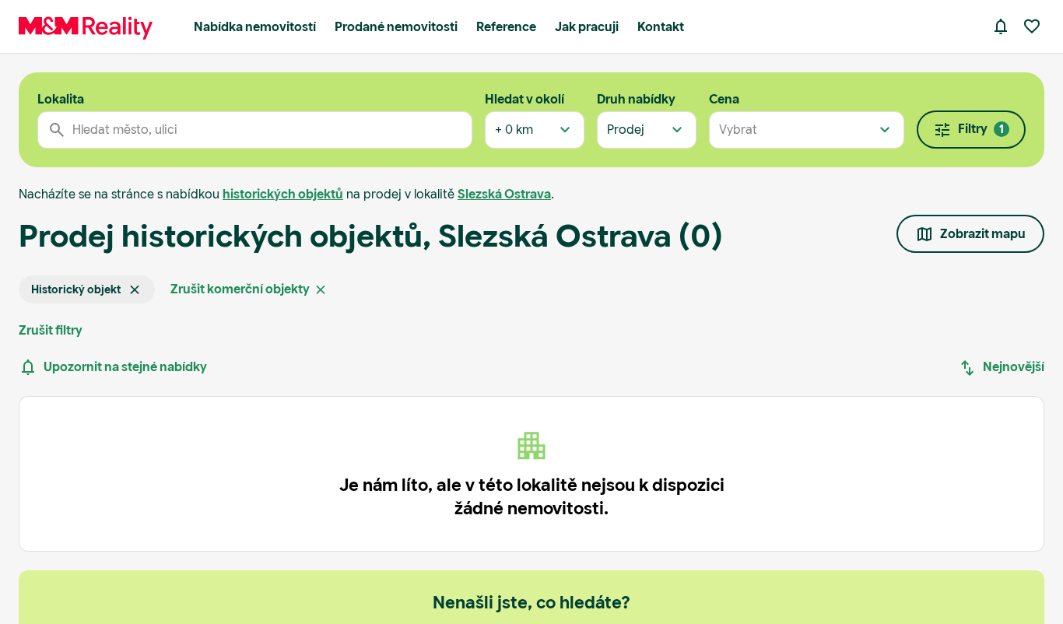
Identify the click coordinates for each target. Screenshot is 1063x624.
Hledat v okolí (524, 99)
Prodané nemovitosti (396, 26)
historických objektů (283, 194)
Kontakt (660, 26)
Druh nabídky (636, 99)
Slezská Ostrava (504, 194)
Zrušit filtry (50, 330)
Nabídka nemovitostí (255, 26)
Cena (724, 99)
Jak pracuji (587, 26)
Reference (506, 26)
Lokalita (60, 99)
